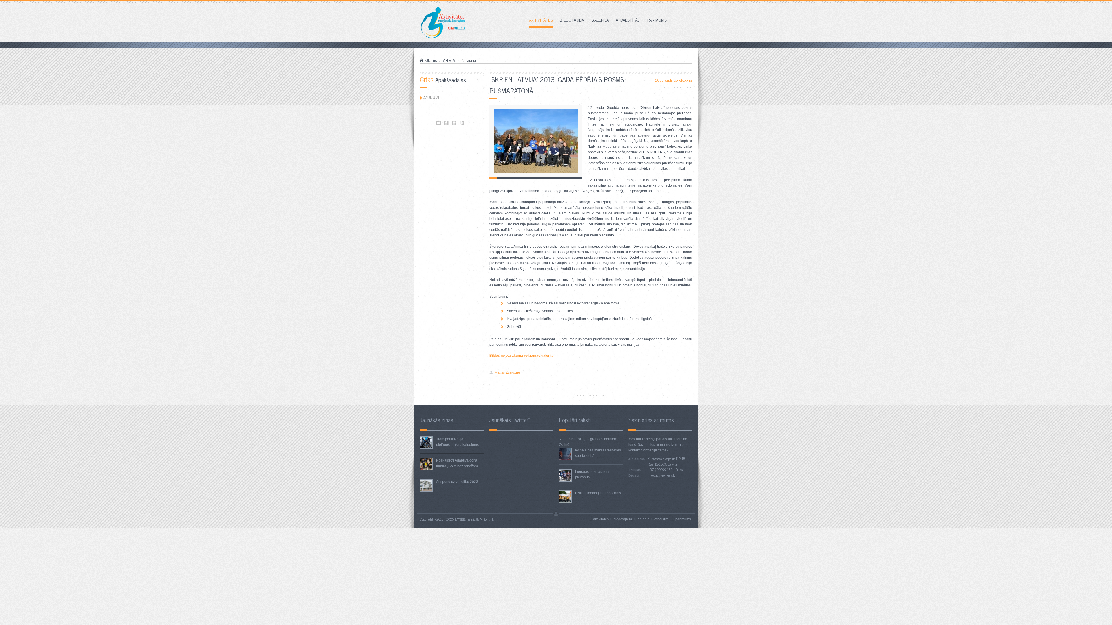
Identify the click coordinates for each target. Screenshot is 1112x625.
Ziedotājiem (572, 20)
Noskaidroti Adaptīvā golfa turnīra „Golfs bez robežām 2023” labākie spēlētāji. (457, 465)
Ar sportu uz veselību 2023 (457, 482)
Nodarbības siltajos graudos (581, 439)
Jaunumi (472, 60)
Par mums (657, 20)
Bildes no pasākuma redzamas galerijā (521, 356)
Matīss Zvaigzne (507, 372)
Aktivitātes (541, 20)
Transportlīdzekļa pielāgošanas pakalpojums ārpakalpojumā (457, 444)
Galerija (600, 20)
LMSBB (460, 519)
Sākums (431, 60)
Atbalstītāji (628, 20)
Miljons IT (486, 519)
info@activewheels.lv (661, 475)
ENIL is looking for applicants (598, 493)
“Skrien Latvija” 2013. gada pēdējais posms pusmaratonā (438, 123)
